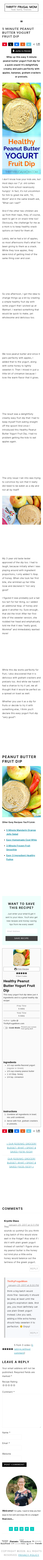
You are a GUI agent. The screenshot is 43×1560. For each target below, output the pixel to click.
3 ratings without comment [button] (23, 1349)
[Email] (28, 44)
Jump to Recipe (23, 51)
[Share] (16, 44)
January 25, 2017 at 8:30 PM (23, 1285)
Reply (34, 1268)
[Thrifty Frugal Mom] (21, 16)
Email (6, 1443)
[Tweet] (10, 44)
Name (6, 1432)
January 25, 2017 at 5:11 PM (24, 1225)
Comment (8, 1392)
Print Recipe (23, 969)
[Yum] (22, 44)
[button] (17, 973)
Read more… (8, 1519)
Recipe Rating (9, 1381)
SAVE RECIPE (21, 938)
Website (6, 1453)
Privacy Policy (28, 1555)
